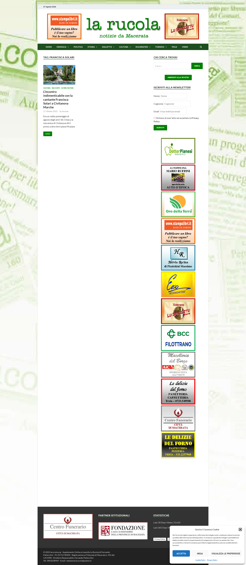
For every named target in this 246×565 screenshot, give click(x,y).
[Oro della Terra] (178, 216)
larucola (65, 111)
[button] (240, 529)
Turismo (159, 47)
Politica (78, 47)
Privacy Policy (212, 560)
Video (185, 47)
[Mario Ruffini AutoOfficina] (178, 189)
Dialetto (107, 47)
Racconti (56, 88)
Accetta (181, 553)
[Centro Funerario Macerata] (68, 537)
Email (156, 111)
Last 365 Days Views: (164, 527)
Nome (157, 96)
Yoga (174, 47)
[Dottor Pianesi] (178, 163)
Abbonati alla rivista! (178, 77)
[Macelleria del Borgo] (178, 376)
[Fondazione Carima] (123, 538)
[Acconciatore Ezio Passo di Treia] (178, 296)
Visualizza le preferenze (226, 553)
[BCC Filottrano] (178, 350)
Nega (200, 553)
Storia (91, 47)
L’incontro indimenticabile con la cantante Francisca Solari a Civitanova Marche (58, 99)
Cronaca (61, 47)
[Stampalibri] (64, 38)
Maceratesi (142, 47)
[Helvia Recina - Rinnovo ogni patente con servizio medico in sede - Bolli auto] (178, 269)
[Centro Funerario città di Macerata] (178, 430)
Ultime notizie (67, 88)
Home (49, 47)
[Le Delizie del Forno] (178, 403)
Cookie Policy (200, 560)
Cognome (158, 103)
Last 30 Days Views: (163, 522)
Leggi (46, 133)
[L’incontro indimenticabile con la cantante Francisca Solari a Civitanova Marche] (59, 76)
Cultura (123, 47)
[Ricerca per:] (178, 66)
